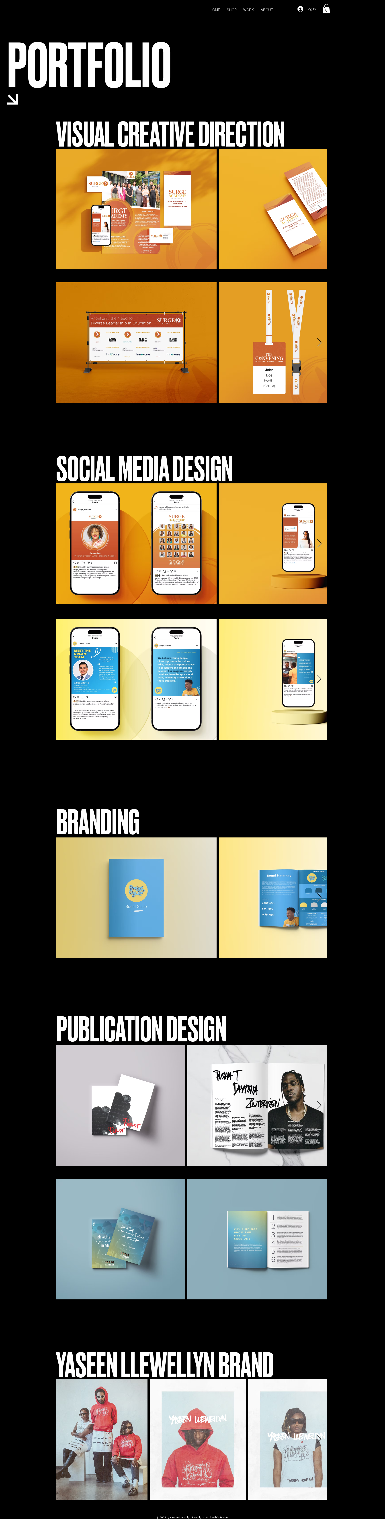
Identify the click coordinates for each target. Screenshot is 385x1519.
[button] (326, 8)
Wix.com (223, 1517)
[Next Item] (319, 209)
